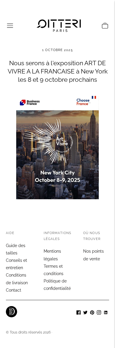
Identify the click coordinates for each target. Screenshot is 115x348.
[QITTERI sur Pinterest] (92, 313)
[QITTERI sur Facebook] (78, 313)
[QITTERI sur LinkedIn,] (106, 313)
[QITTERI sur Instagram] (99, 313)
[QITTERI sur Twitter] (85, 313)
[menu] (10, 25)
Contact (13, 290)
